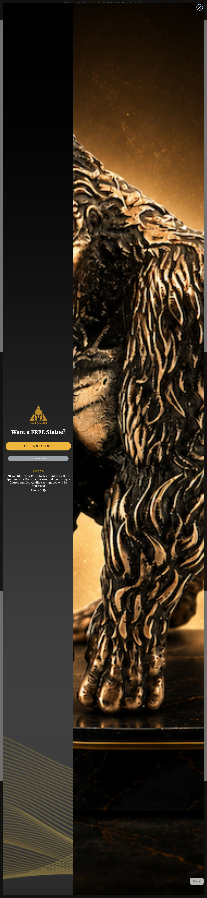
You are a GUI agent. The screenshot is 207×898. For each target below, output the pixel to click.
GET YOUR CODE (38, 446)
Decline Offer (38, 458)
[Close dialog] (199, 7)
